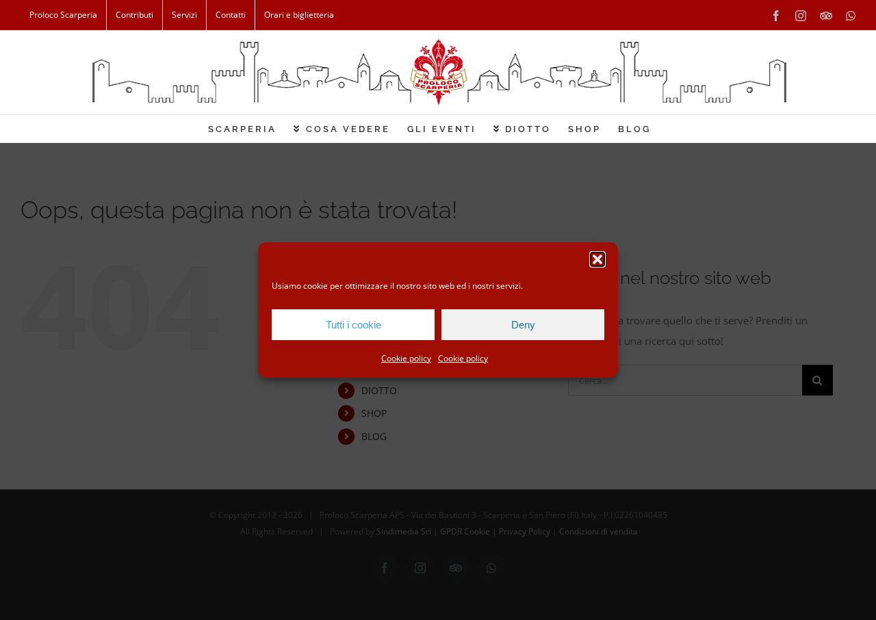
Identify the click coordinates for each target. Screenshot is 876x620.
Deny (523, 325)
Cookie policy (406, 358)
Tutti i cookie (353, 325)
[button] (597, 259)
